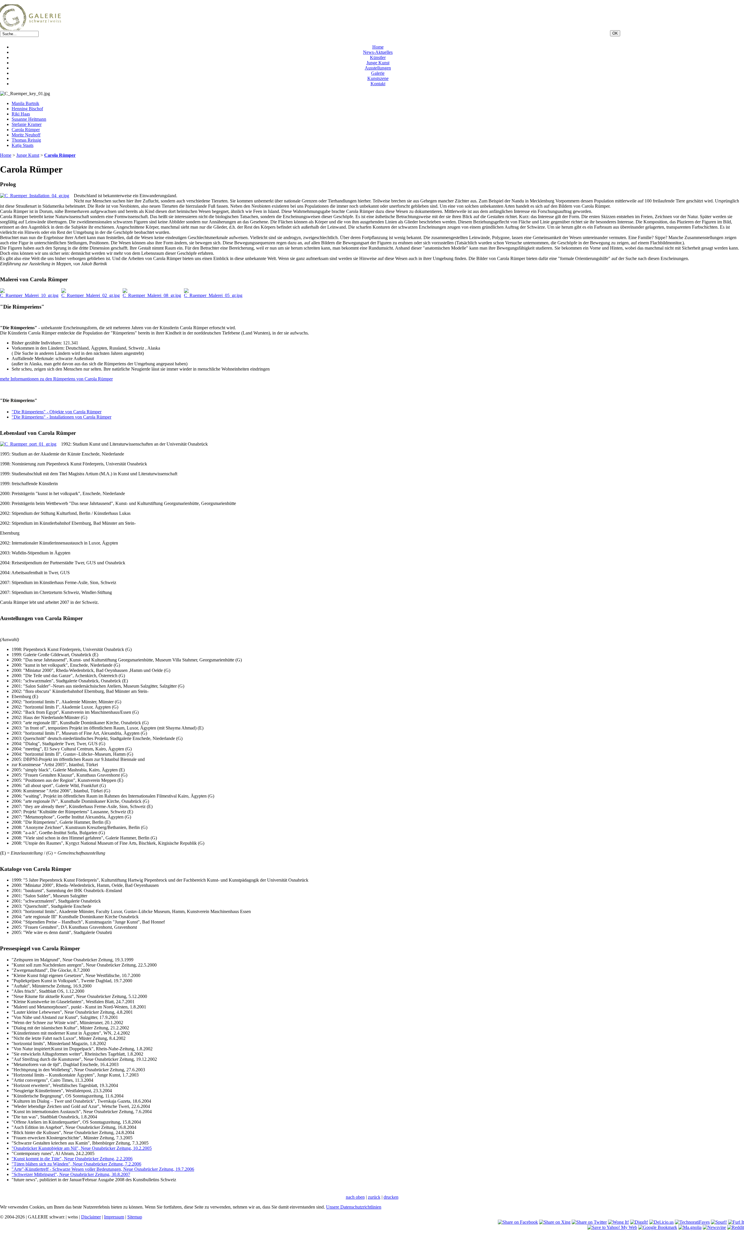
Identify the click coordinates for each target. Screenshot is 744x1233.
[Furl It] (736, 1222)
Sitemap (134, 1216)
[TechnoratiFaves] (692, 1222)
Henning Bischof (27, 108)
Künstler (378, 57)
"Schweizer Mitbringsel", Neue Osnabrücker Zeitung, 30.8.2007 (71, 1174)
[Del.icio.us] (661, 1222)
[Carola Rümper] (28, 444)
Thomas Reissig (26, 140)
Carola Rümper (26, 129)
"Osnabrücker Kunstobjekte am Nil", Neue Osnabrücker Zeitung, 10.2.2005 (82, 1148)
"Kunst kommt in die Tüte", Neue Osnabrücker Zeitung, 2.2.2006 (72, 1158)
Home (378, 47)
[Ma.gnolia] (690, 1227)
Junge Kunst (377, 62)
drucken (391, 1197)
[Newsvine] (714, 1227)
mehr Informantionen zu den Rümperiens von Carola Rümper (56, 378)
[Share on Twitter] (589, 1222)
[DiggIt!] (639, 1222)
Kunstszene (378, 78)
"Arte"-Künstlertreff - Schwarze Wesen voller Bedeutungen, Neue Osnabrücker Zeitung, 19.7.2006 (103, 1169)
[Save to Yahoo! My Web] (612, 1227)
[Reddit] (735, 1227)
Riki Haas (21, 113)
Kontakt (378, 83)
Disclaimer (91, 1216)
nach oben (355, 1197)
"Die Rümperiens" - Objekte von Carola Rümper (56, 411)
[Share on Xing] (554, 1222)
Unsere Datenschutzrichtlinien (353, 1206)
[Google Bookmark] (657, 1227)
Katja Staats (22, 145)
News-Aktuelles (378, 52)
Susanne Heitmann (29, 119)
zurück (374, 1197)
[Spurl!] (719, 1222)
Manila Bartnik (25, 103)
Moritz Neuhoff (26, 134)
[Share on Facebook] (518, 1222)
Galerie (377, 73)
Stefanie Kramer (27, 124)
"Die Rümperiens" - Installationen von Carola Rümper (61, 416)
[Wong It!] (618, 1222)
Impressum (114, 1216)
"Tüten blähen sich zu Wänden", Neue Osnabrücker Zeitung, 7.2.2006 (76, 1163)
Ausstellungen (378, 67)
